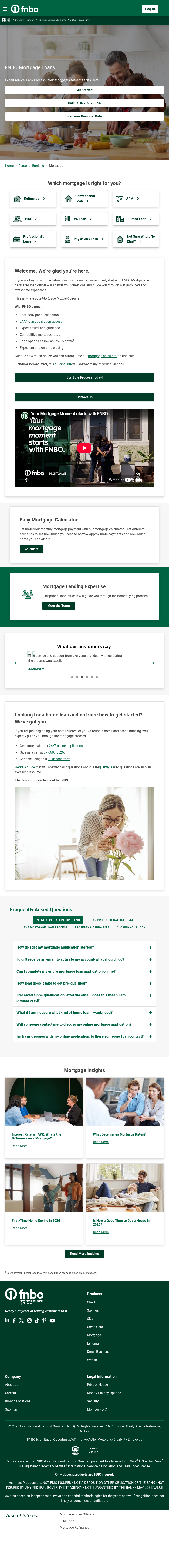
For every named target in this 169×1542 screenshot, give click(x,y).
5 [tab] (92, 677)
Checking (93, 1302)
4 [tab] (87, 677)
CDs (90, 1319)
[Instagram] (29, 1321)
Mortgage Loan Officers (77, 1514)
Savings (93, 1310)
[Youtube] (52, 1321)
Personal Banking (31, 166)
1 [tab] (72, 677)
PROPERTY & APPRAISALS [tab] (92, 927)
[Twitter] (21, 1321)
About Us (11, 1385)
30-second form (59, 759)
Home (9, 166)
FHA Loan (67, 1521)
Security (93, 1401)
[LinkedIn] (7, 1321)
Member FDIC (97, 1409)
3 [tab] (82, 677)
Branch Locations (18, 1401)
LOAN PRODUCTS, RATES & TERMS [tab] (111, 920)
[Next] (153, 663)
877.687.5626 (54, 752)
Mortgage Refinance (74, 1527)
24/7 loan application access (41, 321)
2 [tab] (77, 677)
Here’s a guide (25, 767)
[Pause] (84, 663)
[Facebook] (14, 1321)
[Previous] (16, 663)
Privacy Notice (97, 1385)
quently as (106, 767)
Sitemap (11, 1409)
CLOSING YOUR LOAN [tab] (131, 927)
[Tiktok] (37, 1321)
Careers (10, 1393)
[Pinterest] (44, 1321)
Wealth (92, 1360)
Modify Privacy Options (104, 1393)
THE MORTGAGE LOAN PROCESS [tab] (45, 927)
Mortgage (94, 1335)
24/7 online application (66, 746)
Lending (93, 1343)
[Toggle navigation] (5, 9)
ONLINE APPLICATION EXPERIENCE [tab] (58, 920)
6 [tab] (97, 677)
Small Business (98, 1352)
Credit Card (95, 1327)
